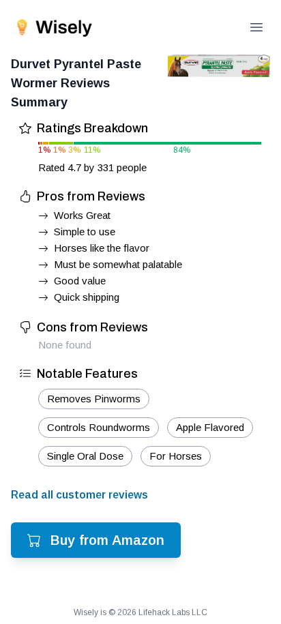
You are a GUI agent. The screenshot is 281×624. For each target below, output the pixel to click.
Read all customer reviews (79, 495)
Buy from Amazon (107, 540)
